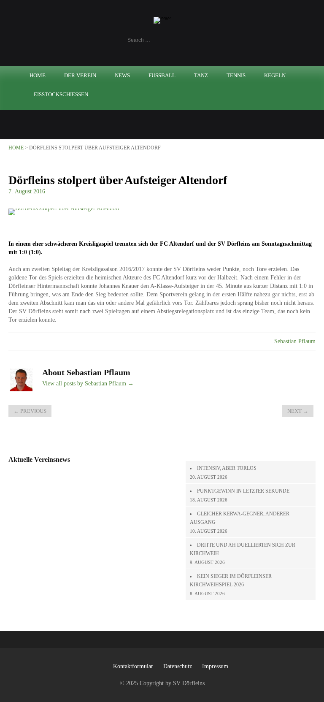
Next (297, 411)
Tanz (201, 75)
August (24, 191)
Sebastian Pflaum (295, 341)
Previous (30, 411)
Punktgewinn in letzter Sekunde (243, 491)
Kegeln (275, 75)
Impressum (215, 666)
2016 (39, 191)
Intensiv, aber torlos (226, 468)
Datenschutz (177, 666)
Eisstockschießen (61, 94)
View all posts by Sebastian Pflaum (88, 383)
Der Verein (80, 75)
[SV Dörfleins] (162, 17)
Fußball (162, 75)
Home (38, 75)
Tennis (236, 75)
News (122, 75)
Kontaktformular (133, 666)
